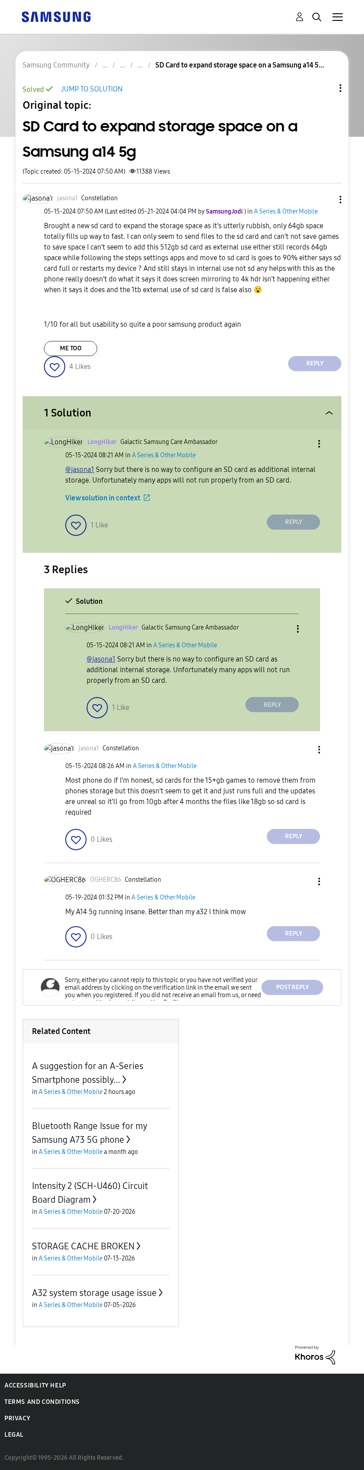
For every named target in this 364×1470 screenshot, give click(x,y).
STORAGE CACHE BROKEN (83, 1246)
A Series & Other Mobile (286, 211)
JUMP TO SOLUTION (92, 89)
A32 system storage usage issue (94, 1293)
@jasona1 (79, 469)
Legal (14, 1434)
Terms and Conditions (42, 1402)
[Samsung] (56, 16)
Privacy (17, 1418)
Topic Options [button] (325, 88)
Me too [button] (71, 348)
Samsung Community (56, 65)
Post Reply (292, 987)
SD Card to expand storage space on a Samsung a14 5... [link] (239, 65)
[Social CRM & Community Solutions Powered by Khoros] (315, 1354)
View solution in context (102, 498)
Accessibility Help (35, 1385)
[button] (326, 199)
